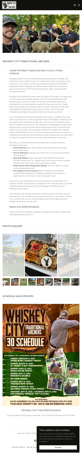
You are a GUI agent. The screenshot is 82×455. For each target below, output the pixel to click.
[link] (9, 5)
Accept (58, 447)
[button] (79, 5)
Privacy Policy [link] (18, 447)
